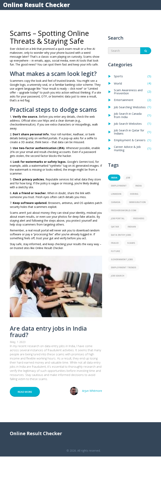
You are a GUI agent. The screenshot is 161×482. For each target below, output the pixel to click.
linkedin (116, 193)
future (115, 251)
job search (117, 275)
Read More (25, 392)
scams (131, 242)
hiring (134, 193)
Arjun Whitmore (92, 391)
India (138, 185)
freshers (138, 218)
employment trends (123, 267)
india (114, 177)
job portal (117, 218)
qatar (115, 226)
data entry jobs (121, 234)
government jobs (122, 259)
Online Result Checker (36, 5)
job (128, 177)
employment (119, 185)
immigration (137, 202)
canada (115, 202)
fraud (115, 242)
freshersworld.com (123, 210)
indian (132, 226)
